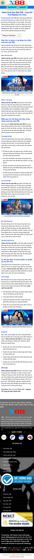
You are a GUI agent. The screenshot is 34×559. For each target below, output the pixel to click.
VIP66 (2, 405)
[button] (2, 2)
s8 (28, 405)
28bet (31, 405)
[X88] (17, 3)
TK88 (18, 402)
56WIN (23, 402)
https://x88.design (24, 535)
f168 (6, 405)
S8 (15, 402)
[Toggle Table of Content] (18, 35)
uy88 (20, 405)
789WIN (28, 402)
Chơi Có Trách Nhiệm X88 (16, 389)
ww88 (25, 405)
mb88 (16, 405)
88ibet (2, 407)
